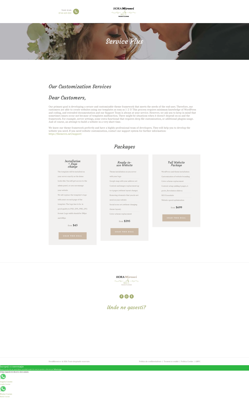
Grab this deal (72, 236)
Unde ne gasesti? (126, 307)
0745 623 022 (65, 13)
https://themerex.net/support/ (65, 133)
